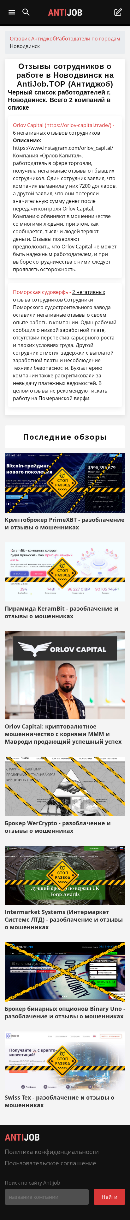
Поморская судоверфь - (59, 296)
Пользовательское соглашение (50, 1163)
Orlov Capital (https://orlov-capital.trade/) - (63, 129)
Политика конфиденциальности (52, 1151)
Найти (109, 1196)
